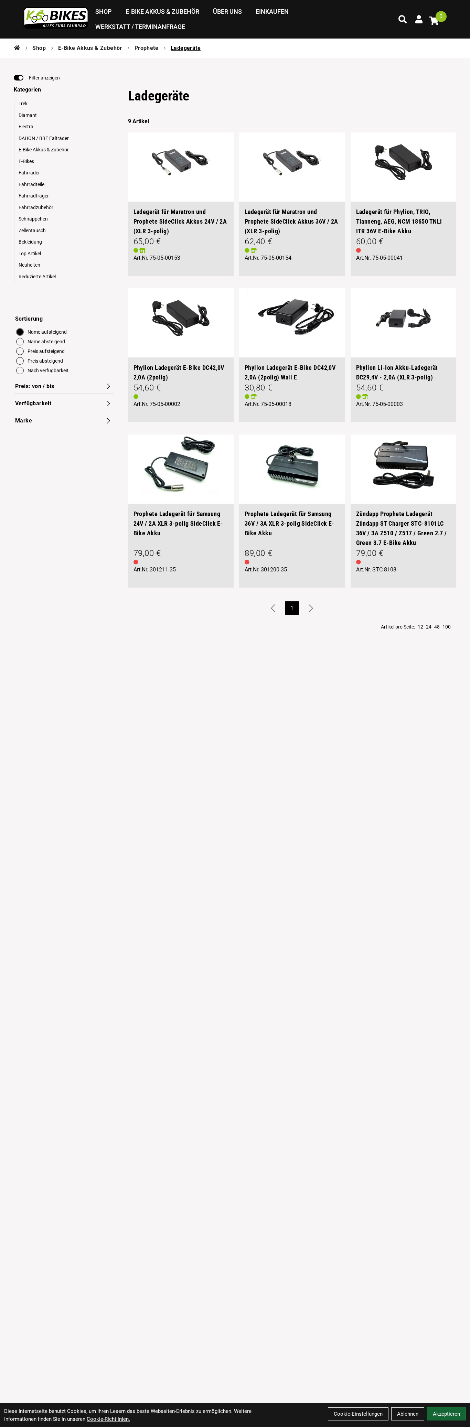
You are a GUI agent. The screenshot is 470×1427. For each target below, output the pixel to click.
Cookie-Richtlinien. (108, 1419)
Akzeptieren (446, 1414)
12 (420, 627)
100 (446, 627)
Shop (103, 11)
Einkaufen (272, 11)
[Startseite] (17, 48)
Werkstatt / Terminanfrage (140, 26)
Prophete (146, 48)
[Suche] (402, 19)
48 (437, 627)
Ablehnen (407, 1414)
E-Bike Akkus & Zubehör (162, 11)
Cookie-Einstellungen (358, 1414)
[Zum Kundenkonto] (419, 19)
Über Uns (227, 11)
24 (428, 627)
